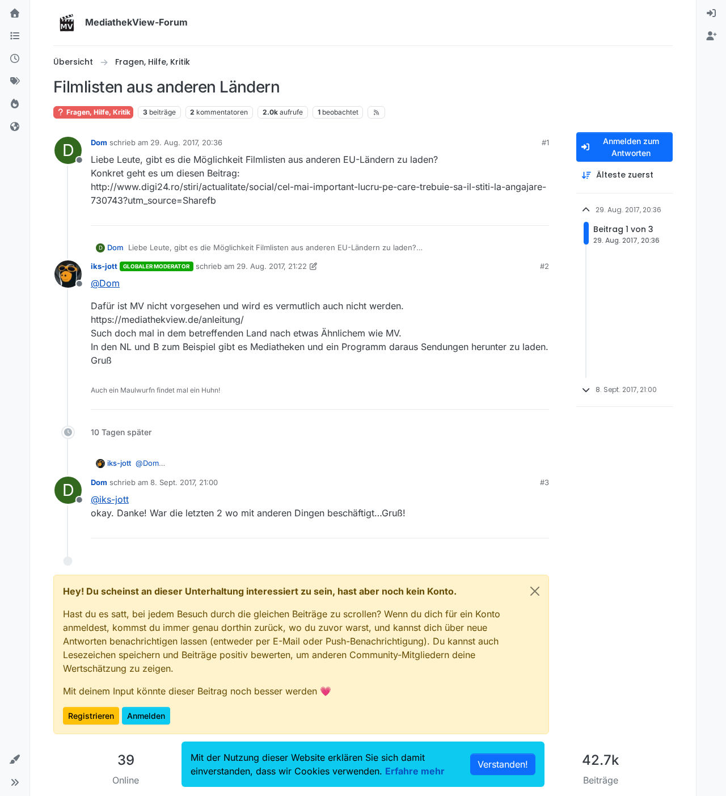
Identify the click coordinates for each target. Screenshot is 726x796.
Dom (99, 142)
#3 (544, 482)
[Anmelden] (711, 14)
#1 (545, 142)
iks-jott (104, 266)
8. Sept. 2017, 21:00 (184, 482)
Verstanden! (503, 764)
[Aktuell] (15, 59)
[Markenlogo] (67, 23)
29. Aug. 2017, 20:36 (186, 142)
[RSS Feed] (376, 112)
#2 (544, 266)
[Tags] (15, 82)
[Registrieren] (711, 36)
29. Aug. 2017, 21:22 (272, 266)
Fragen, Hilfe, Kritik (97, 112)
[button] (15, 760)
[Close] (534, 591)
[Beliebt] (15, 104)
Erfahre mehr (415, 771)
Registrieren (91, 716)
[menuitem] (711, 14)
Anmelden (146, 716)
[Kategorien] (15, 36)
